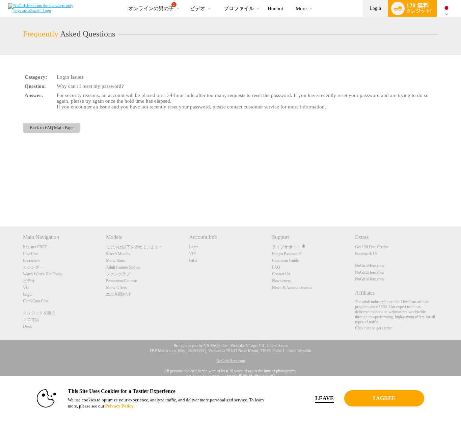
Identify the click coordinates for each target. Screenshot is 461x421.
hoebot (275, 8)
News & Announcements (292, 287)
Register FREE (35, 247)
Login (375, 8)
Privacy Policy (119, 405)
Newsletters (281, 280)
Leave (324, 398)
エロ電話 (31, 319)
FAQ (276, 267)
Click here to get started (373, 328)
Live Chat (30, 253)
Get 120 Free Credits (371, 247)
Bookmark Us (366, 253)
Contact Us (281, 274)
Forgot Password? (286, 253)
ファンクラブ (118, 274)
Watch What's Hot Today (42, 274)
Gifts (193, 260)
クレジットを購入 (39, 313)
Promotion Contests (122, 280)
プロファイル (239, 8)
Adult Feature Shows (123, 267)
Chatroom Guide (285, 260)
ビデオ (197, 8)
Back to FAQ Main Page (52, 127)
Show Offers (116, 287)
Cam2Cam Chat (35, 301)
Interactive (31, 260)
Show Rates (115, 260)
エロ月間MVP (118, 294)
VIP (26, 287)
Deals (27, 326)
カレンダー (33, 267)
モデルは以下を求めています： (134, 247)
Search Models (118, 253)
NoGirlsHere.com (369, 265)
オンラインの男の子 (151, 7)
